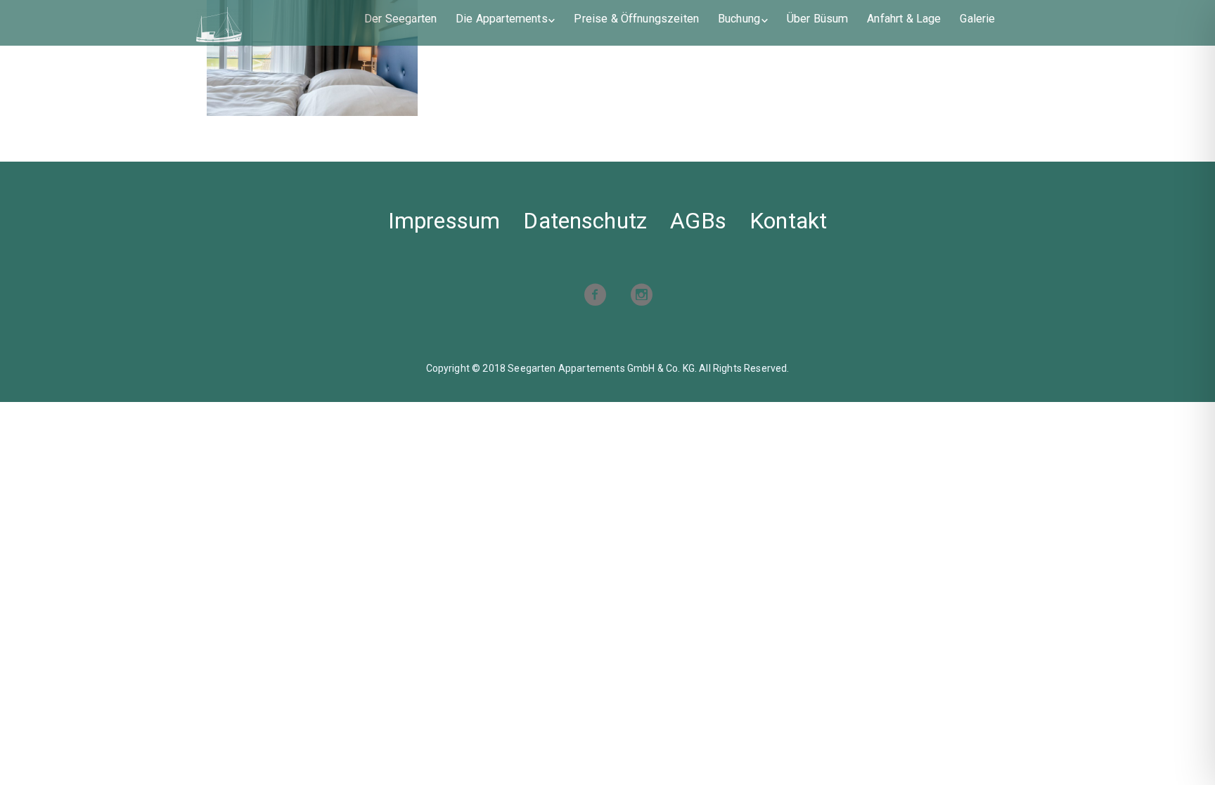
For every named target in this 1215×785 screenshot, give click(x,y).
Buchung (739, 18)
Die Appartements (502, 18)
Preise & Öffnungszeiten (636, 18)
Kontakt (788, 220)
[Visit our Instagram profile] (641, 296)
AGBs (698, 220)
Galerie (977, 18)
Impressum (444, 220)
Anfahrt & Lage (904, 18)
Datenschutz (585, 220)
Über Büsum (818, 18)
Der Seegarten (400, 18)
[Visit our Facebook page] (595, 296)
